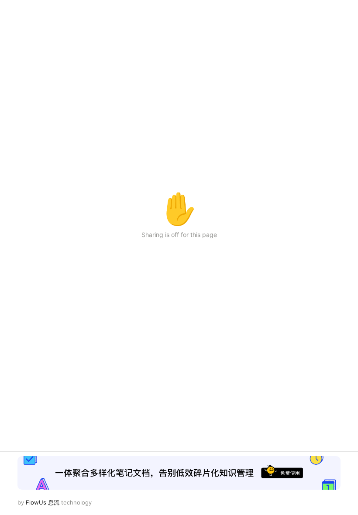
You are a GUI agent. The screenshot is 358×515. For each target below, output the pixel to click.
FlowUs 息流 (42, 502)
